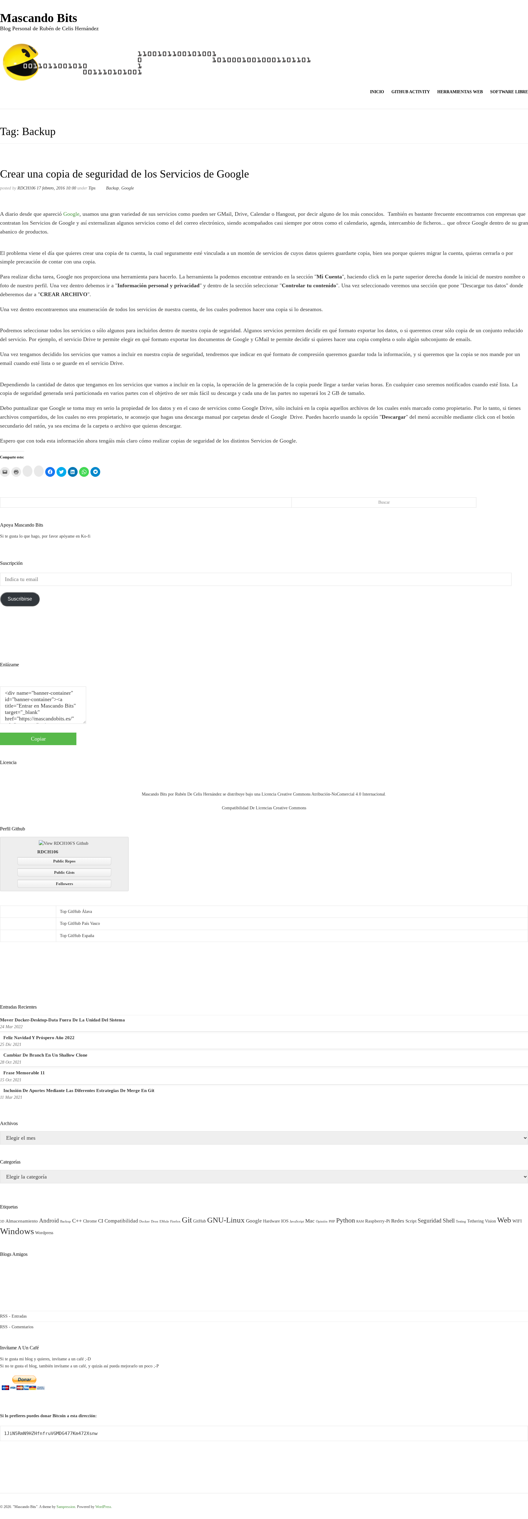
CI (100, 1221)
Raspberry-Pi (377, 1220)
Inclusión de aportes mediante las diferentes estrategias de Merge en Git (78, 1090)
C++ (77, 1221)
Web (504, 1220)
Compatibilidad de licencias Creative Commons (264, 808)
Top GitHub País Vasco (80, 923)
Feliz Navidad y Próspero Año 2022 (39, 1037)
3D (2, 1221)
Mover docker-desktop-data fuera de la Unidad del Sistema (62, 1019)
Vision (490, 1221)
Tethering (475, 1221)
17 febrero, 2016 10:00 (56, 188)
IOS (284, 1220)
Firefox (175, 1221)
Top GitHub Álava (76, 911)
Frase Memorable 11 (24, 1072)
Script (410, 1220)
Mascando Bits (38, 18)
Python (345, 1220)
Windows (17, 1231)
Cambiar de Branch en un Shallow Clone (45, 1055)
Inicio (377, 92)
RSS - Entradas (13, 1316)
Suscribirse (20, 598)
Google (127, 188)
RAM (360, 1221)
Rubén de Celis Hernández (198, 794)
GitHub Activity (410, 92)
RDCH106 (26, 188)
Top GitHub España (77, 935)
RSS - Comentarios (16, 1327)
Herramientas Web (460, 92)
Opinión (322, 1221)
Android (49, 1220)
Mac (310, 1221)
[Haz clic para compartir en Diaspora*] (27, 471)
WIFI (517, 1221)
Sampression (66, 1507)
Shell (449, 1220)
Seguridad (430, 1220)
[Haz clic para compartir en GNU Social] (39, 471)
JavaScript (297, 1221)
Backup (112, 188)
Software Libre (509, 92)
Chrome (90, 1221)
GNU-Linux (226, 1220)
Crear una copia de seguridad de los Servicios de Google (124, 174)
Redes (397, 1221)
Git (187, 1220)
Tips (91, 188)
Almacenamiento (22, 1220)
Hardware (271, 1221)
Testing (461, 1221)
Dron (154, 1221)
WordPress (103, 1507)
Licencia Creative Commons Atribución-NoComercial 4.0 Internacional (323, 794)
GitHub (199, 1221)
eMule (164, 1221)
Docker (144, 1221)
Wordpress (44, 1232)
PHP (332, 1221)
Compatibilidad (121, 1221)
